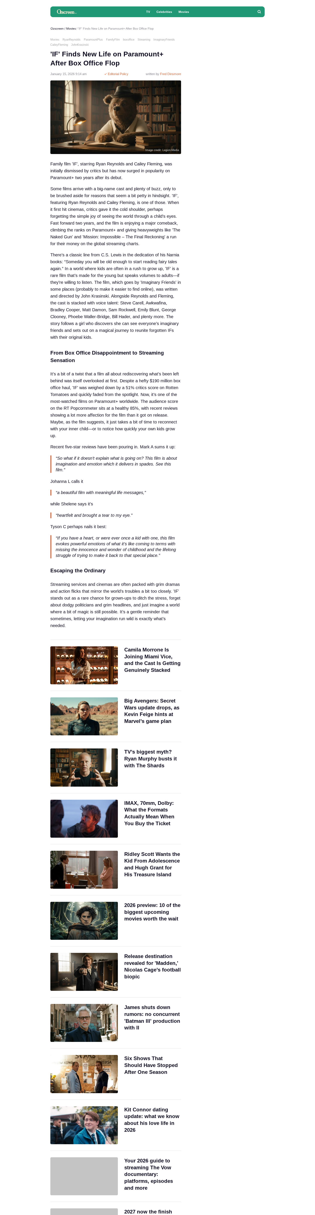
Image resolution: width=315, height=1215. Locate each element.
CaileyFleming (59, 44)
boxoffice (128, 39)
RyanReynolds (72, 39)
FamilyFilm (113, 39)
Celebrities (164, 12)
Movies (183, 12)
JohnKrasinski (80, 44)
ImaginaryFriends (164, 39)
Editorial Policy (117, 74)
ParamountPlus (93, 39)
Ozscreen (57, 28)
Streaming (144, 39)
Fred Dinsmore (170, 74)
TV (148, 12)
